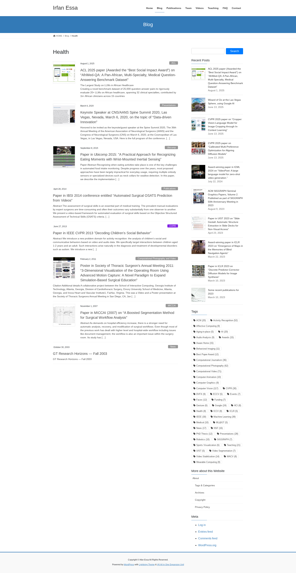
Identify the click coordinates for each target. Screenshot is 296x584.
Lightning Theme (147, 564)
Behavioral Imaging (208, 348)
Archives (199, 492)
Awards (228, 337)
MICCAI (172, 305)
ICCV (217, 411)
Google (220, 405)
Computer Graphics (207, 382)
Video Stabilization (207, 456)
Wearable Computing (208, 462)
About (196, 478)
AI (224, 331)
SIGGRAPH (224, 439)
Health (201, 411)
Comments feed (207, 538)
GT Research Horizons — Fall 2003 (80, 353)
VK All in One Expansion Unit (170, 564)
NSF (218, 428)
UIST (200, 450)
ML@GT (222, 422)
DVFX (201, 394)
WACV (232, 456)
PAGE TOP (286, 563)
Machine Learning (225, 416)
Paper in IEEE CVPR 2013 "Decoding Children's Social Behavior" (102, 233)
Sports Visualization (207, 445)
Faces (201, 399)
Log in (202, 525)
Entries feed (205, 531)
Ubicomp (171, 147)
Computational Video (208, 371)
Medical (202, 422)
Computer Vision (207, 388)
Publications (170, 188)
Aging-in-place (205, 331)
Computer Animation (208, 377)
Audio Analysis (205, 337)
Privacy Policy (202, 507)
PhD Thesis (204, 433)
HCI (237, 405)
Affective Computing (208, 326)
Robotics (202, 439)
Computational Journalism (211, 360)
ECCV (218, 394)
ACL (173, 63)
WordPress (129, 564)
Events (235, 394)
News (173, 346)
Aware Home (204, 343)
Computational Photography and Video (157, 258)
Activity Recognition (225, 320)
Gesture (201, 405)
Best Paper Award (207, 354)
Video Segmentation (224, 450)
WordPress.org (207, 545)
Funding (220, 399)
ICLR (234, 411)
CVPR (173, 226)
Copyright (200, 499)
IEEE (201, 416)
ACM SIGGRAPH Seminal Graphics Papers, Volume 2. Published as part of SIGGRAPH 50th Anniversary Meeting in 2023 (225, 198)
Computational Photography (212, 365)
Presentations (169, 105)
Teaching (233, 445)
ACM (201, 320)
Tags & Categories (205, 485)
